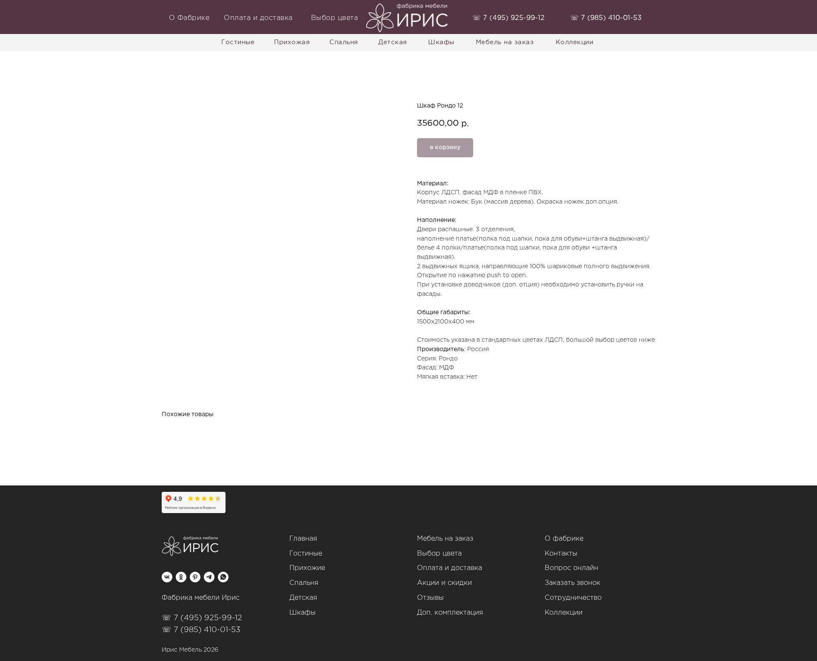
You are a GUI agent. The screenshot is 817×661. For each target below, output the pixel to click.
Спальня (303, 583)
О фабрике (564, 539)
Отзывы (430, 598)
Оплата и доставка (449, 568)
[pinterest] (195, 577)
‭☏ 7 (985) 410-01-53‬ (606, 18)
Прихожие (307, 568)
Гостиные (305, 553)
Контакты (561, 553)
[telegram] (209, 577)
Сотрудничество (573, 598)
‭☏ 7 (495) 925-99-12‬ (508, 18)
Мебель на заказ (445, 539)
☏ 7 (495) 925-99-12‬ (202, 618)
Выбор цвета (439, 553)
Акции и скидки (444, 583)
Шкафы (302, 613)
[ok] (181, 577)
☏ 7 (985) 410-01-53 (201, 630)
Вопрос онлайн (571, 568)
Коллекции (564, 613)
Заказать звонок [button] (572, 583)
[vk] (167, 577)
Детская (303, 598)
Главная (303, 539)
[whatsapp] (223, 577)
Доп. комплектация (450, 613)
